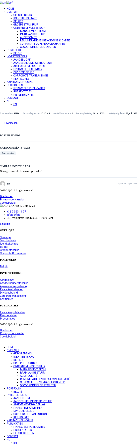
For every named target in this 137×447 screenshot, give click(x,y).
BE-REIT (18, 21)
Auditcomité (28, 37)
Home (10, 8)
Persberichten (23, 94)
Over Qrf (13, 11)
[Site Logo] (6, 2)
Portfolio (14, 50)
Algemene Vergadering (29, 66)
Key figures (21, 78)
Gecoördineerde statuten (38, 46)
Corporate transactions (30, 75)
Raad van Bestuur (32, 34)
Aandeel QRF (22, 59)
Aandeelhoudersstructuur (32, 62)
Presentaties (22, 91)
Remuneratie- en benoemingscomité (45, 40)
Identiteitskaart (25, 18)
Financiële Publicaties (29, 88)
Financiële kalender (27, 69)
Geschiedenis (22, 15)
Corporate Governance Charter (42, 43)
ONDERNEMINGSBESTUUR (29, 27)
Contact (12, 97)
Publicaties (15, 85)
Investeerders (17, 56)
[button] (2, 341)
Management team (33, 31)
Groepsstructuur (25, 24)
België (17, 53)
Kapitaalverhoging (20, 82)
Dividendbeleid (23, 72)
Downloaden (11, 122)
